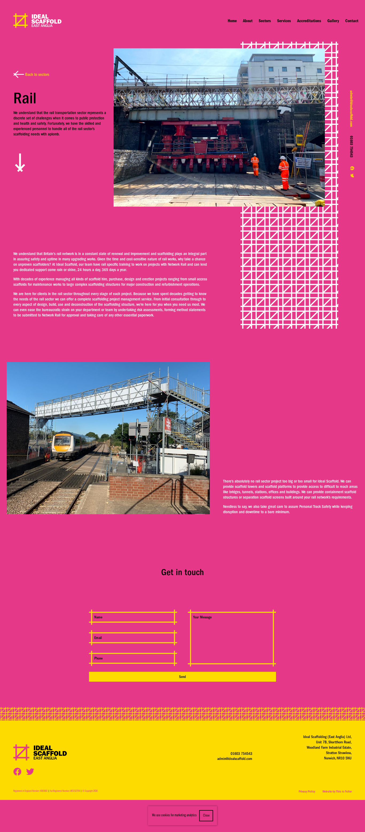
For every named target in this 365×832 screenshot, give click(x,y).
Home (232, 20)
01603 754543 (351, 146)
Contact (351, 20)
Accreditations (309, 20)
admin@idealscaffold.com (351, 108)
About (248, 20)
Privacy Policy (307, 791)
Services (284, 20)
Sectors (265, 20)
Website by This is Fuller (337, 791)
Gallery (333, 20)
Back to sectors (36, 74)
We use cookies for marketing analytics (174, 815)
